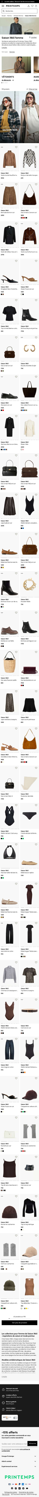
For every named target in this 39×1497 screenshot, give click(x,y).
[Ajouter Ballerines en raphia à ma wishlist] (36, 844)
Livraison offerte (11, 1395)
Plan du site (5, 1494)
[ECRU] (21, 449)
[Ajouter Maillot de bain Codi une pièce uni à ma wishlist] (16, 805)
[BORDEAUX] (23, 217)
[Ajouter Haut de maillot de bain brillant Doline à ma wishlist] (16, 844)
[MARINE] (4, 449)
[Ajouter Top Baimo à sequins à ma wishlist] (36, 962)
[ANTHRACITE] (3, 449)
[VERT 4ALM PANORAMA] (3, 838)
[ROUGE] (23, 1151)
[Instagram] (16, 1488)
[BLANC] (23, 1308)
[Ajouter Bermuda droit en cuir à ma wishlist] (16, 184)
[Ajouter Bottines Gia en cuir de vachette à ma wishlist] (16, 573)
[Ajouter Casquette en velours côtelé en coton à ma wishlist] (36, 1078)
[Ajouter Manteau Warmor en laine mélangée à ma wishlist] (16, 416)
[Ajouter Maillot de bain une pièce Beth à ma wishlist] (36, 494)
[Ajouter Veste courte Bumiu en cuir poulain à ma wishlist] (36, 223)
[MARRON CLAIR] (6, 449)
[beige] (21, 294)
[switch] (15, 1418)
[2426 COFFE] (1, 1033)
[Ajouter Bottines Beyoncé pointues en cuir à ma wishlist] (36, 300)
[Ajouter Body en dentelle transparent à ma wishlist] (36, 147)
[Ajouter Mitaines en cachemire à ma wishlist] (36, 1117)
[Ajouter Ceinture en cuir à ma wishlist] (36, 999)
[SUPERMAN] (23, 528)
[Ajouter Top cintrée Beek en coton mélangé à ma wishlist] (16, 300)
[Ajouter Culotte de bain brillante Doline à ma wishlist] (36, 805)
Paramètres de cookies (26, 1492)
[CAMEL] (24, 217)
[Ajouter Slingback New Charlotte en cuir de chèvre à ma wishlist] (16, 261)
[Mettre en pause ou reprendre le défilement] (2, 1)
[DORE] (3, 567)
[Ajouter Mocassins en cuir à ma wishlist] (16, 376)
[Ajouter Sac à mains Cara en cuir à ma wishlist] (36, 184)
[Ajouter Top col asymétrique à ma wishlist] (36, 1196)
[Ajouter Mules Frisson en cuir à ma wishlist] (36, 261)
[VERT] (23, 838)
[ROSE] (23, 449)
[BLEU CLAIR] (23, 410)
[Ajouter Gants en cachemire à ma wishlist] (16, 1235)
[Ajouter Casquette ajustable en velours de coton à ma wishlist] (36, 1235)
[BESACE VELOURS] (21, 217)
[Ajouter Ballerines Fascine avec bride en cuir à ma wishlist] (16, 534)
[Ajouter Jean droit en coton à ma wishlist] (16, 923)
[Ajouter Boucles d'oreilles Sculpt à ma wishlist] (36, 337)
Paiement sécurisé (12, 1388)
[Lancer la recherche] (3, 11)
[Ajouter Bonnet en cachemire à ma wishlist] (16, 1196)
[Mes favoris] (32, 6)
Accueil (3, 15)
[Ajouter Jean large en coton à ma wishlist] (16, 1039)
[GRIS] (21, 1151)
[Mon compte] (28, 6)
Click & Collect (10, 1408)
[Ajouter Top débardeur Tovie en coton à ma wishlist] (36, 1275)
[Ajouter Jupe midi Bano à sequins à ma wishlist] (16, 691)
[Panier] (36, 6)
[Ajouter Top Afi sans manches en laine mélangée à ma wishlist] (16, 1157)
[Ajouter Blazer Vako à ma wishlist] (36, 416)
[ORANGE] (24, 1072)
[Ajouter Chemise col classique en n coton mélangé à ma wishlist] (16, 962)
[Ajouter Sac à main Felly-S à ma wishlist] (16, 768)
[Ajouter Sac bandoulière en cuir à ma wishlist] (36, 652)
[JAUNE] (26, 1308)
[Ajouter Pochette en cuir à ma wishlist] (16, 1117)
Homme (12, 52)
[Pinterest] (23, 1488)
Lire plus (4, 47)
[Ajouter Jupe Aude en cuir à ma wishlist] (16, 494)
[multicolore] (3, 606)
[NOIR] (26, 217)
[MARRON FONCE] (3, 294)
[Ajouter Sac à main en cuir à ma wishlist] (16, 337)
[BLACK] (23, 1072)
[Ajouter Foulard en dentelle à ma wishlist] (36, 768)
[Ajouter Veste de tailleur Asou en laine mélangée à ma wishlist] (16, 223)
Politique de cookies (10, 1492)
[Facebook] (12, 1488)
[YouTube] (27, 1488)
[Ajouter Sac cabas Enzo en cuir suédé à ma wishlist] (36, 376)
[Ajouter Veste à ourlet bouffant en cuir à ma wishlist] (16, 147)
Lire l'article (8, 137)
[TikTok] (19, 1488)
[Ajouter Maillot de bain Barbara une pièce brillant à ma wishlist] (36, 1039)
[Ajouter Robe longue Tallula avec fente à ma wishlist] (36, 883)
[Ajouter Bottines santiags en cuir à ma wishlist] (36, 612)
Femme (9, 15)
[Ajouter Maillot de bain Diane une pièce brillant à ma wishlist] (16, 999)
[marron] (1, 371)
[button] (1, 82)
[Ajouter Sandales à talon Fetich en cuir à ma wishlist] (16, 728)
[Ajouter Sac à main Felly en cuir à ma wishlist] (16, 455)
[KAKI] (3, 371)
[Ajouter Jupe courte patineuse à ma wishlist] (36, 691)
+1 (27, 1308)
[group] (16, 69)
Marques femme (18, 15)
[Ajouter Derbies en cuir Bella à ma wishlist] (16, 612)
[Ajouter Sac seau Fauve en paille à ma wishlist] (16, 652)
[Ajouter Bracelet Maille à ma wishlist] (36, 573)
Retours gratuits (11, 1402)
